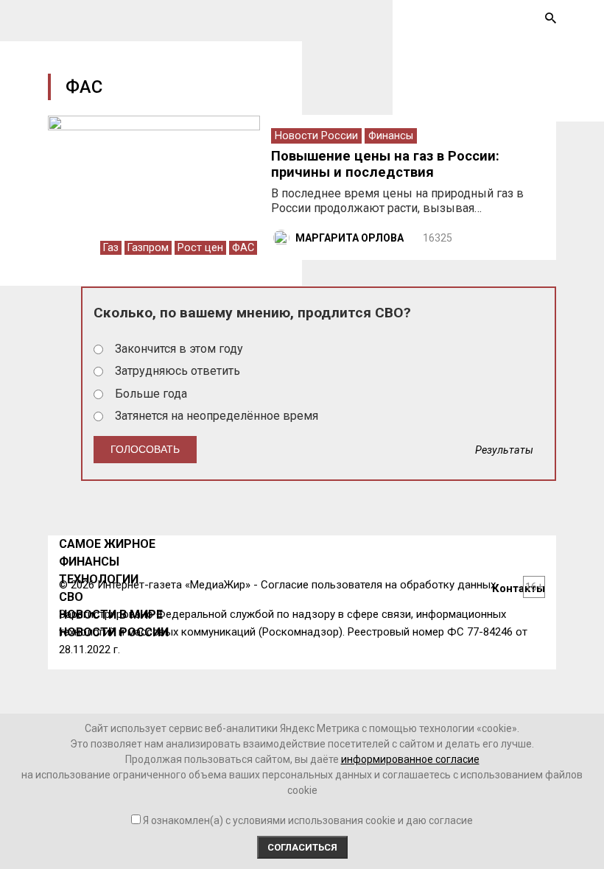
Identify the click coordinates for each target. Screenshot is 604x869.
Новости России (316, 136)
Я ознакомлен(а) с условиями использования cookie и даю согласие (308, 820)
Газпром (148, 248)
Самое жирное (107, 544)
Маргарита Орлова (349, 238)
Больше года (151, 394)
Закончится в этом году (179, 349)
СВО (71, 597)
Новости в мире (111, 615)
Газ (111, 248)
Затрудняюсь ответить (177, 371)
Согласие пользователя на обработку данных (378, 584)
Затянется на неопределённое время (216, 416)
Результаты (504, 450)
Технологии (98, 579)
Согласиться (302, 847)
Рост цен (200, 248)
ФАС (243, 248)
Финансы (390, 136)
